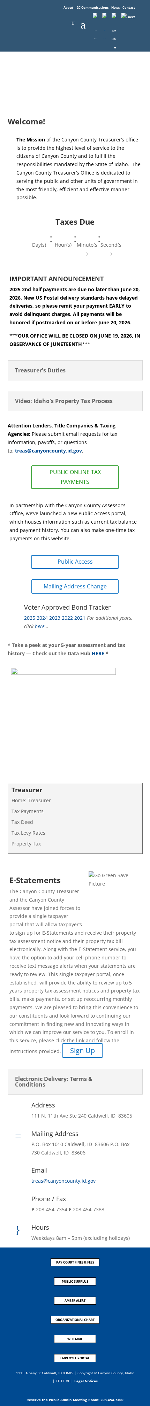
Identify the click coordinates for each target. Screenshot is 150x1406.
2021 (79, 618)
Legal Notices (86, 1380)
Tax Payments (28, 811)
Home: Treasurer (31, 800)
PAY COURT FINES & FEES (75, 1262)
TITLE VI (62, 1380)
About (68, 7)
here (40, 626)
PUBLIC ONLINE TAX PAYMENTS (75, 476)
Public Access (75, 561)
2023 (54, 618)
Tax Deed (22, 822)
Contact (128, 7)
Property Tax (26, 843)
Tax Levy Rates (28, 832)
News (115, 7)
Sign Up (82, 1050)
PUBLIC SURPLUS (75, 1281)
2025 (29, 618)
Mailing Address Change (75, 586)
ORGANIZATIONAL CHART (75, 1320)
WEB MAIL (75, 1339)
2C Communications (93, 7)
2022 (67, 618)
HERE (98, 653)
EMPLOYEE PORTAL (75, 1358)
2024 (42, 618)
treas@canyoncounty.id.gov (48, 450)
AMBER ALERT (75, 1300)
